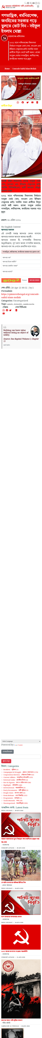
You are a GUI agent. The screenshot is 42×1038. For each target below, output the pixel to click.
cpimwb (10, 304)
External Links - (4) (15, 780)
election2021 (18, 304)
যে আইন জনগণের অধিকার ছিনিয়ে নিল (13, 882)
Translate (20, 745)
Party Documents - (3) (15, 790)
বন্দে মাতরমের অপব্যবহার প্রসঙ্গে (11, 916)
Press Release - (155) (15, 795)
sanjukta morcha (28, 304)
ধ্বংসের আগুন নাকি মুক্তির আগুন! (11, 1020)
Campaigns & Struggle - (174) (20, 772)
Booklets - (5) (10, 769)
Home (7, 68)
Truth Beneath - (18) (12, 800)
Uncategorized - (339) (15, 803)
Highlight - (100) (12, 785)
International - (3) (14, 788)
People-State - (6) (14, 793)
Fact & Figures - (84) (17, 782)
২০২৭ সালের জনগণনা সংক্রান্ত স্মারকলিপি (14, 951)
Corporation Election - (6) (18, 775)
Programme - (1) (12, 798)
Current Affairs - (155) (18, 777)
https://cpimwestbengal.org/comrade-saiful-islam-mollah (20, 296)
